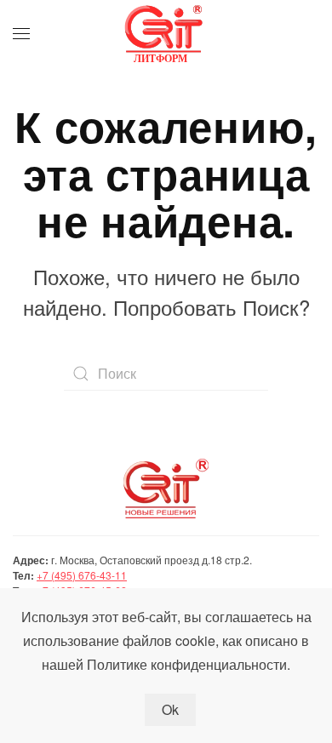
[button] (21, 34)
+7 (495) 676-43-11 (82, 575)
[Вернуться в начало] (166, 34)
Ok (171, 709)
